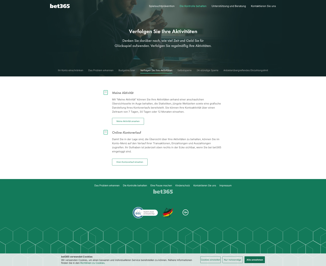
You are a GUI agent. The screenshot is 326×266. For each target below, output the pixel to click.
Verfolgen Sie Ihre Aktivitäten (156, 70)
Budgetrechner (127, 70)
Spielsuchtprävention (162, 6)
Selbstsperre (184, 70)
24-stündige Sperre (207, 70)
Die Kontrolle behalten (193, 6)
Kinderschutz (182, 185)
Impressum (225, 185)
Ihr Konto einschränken (70, 70)
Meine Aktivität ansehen (128, 121)
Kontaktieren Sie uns (263, 6)
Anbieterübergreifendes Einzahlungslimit (245, 70)
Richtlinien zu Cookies (92, 262)
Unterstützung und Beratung (229, 6)
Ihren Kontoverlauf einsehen (129, 162)
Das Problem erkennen (100, 70)
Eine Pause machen (161, 185)
